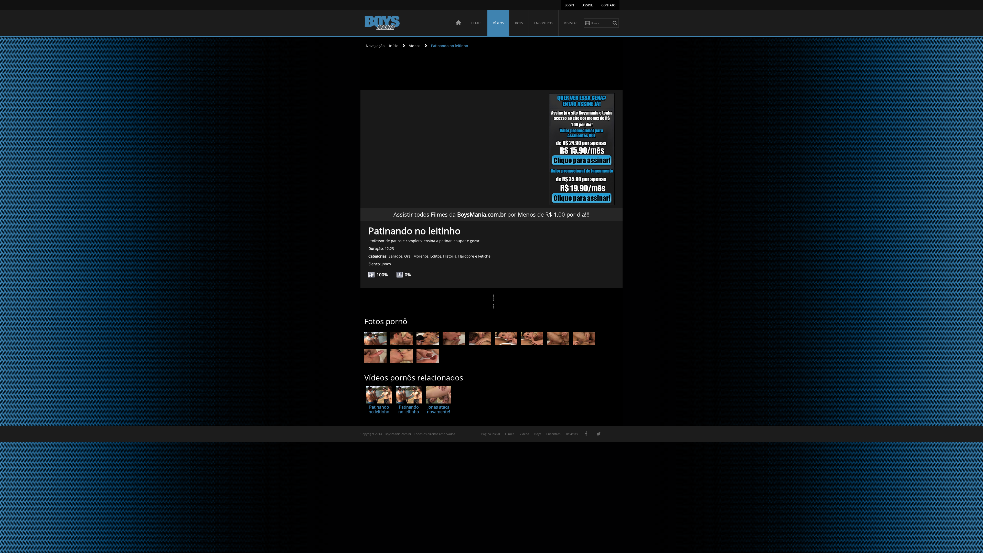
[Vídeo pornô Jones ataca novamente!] (438, 394)
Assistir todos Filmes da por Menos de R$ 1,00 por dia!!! (491, 214)
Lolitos (435, 256)
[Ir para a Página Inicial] (458, 23)
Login (569, 5)
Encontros (543, 23)
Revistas (571, 23)
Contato (608, 5)
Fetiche (484, 256)
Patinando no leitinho (449, 45)
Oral (408, 256)
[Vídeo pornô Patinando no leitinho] (379, 394)
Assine (587, 5)
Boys (519, 23)
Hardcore (466, 256)
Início (393, 45)
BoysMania (404, 23)
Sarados (395, 256)
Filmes (476, 23)
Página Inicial (490, 434)
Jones (386, 263)
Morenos (421, 256)
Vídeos (498, 23)
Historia (449, 256)
